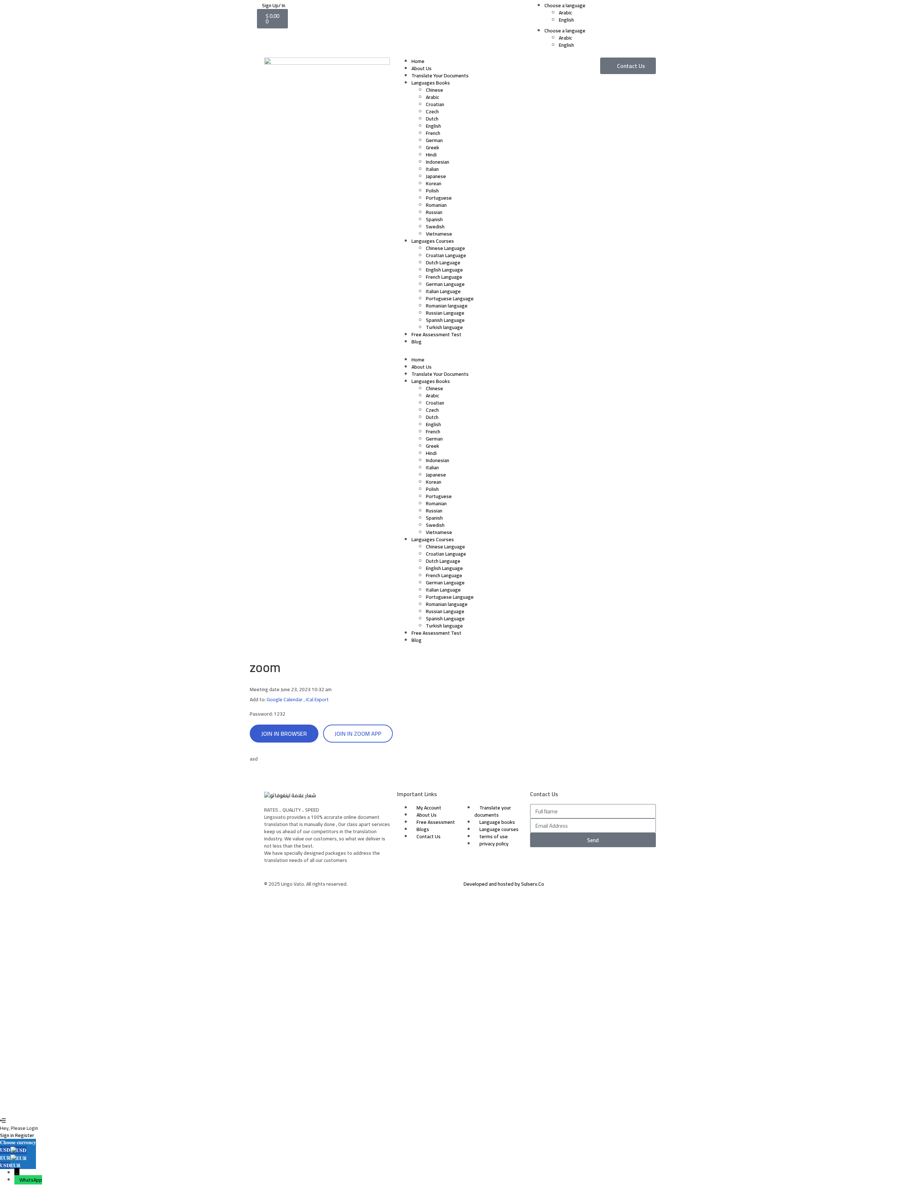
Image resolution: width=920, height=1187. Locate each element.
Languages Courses (432, 241)
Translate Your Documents (440, 75)
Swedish (435, 226)
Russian (434, 212)
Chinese (434, 90)
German (434, 140)
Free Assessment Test (436, 334)
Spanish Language (445, 320)
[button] (460, 352)
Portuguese (439, 197)
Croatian (435, 104)
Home (417, 61)
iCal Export (317, 699)
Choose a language (564, 5)
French (433, 133)
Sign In (52, 1106)
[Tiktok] (577, 863)
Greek (432, 147)
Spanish (434, 219)
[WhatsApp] (16, 1179)
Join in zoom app (358, 733)
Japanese (436, 176)
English (566, 19)
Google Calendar (285, 699)
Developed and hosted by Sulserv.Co (504, 884)
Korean (433, 183)
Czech (432, 111)
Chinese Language (445, 248)
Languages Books (430, 82)
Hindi (431, 154)
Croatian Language (446, 255)
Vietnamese (439, 233)
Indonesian (437, 161)
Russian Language (445, 313)
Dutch (432, 118)
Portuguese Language (450, 298)
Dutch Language (443, 262)
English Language (444, 269)
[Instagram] (558, 863)
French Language (444, 277)
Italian (432, 169)
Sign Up (36, 1106)
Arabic (565, 12)
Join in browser (284, 733)
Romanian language (447, 305)
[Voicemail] (596, 863)
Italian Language (443, 291)
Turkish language (444, 327)
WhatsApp (30, 1179)
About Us (421, 68)
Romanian (436, 205)
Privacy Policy (149, 1039)
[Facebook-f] (539, 863)
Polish (432, 190)
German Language (445, 284)
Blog (416, 341)
